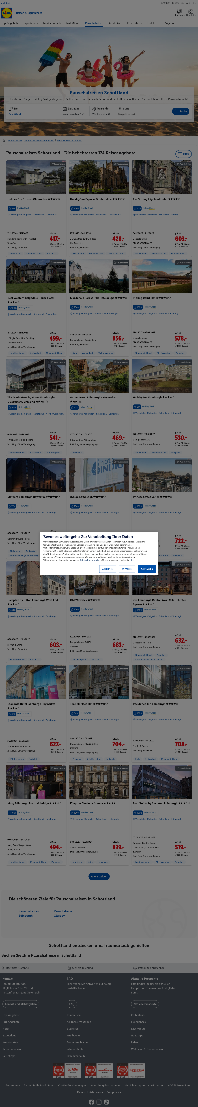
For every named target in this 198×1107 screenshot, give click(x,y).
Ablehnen (107, 569)
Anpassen (127, 569)
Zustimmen (147, 569)
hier (131, 560)
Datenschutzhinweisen (90, 560)
